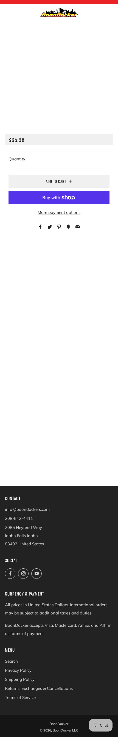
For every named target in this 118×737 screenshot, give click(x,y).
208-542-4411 (19, 518)
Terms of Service (20, 697)
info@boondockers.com (27, 509)
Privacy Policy (18, 670)
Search (11, 661)
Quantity (17, 158)
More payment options (59, 212)
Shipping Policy (20, 679)
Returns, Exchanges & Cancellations (39, 688)
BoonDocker (59, 724)
